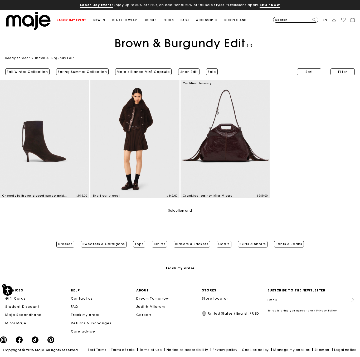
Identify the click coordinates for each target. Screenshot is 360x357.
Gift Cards (15, 298)
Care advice (83, 331)
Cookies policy (255, 350)
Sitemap (321, 350)
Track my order (85, 315)
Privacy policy (225, 350)
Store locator (215, 298)
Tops (139, 244)
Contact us (82, 298)
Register (350, 300)
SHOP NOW (270, 5)
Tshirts (159, 244)
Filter (342, 72)
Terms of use (150, 350)
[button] (75, 20)
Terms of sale (123, 350)
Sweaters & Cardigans (103, 244)
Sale (212, 71)
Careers (144, 315)
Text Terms (97, 350)
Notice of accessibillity (187, 350)
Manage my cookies (291, 350)
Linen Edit (189, 71)
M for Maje (15, 323)
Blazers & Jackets (191, 244)
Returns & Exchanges (91, 323)
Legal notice (345, 350)
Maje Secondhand (23, 315)
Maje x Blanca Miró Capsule (143, 71)
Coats (224, 244)
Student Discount (22, 307)
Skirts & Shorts (253, 244)
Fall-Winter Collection (27, 71)
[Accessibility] (8, 291)
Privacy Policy (326, 310)
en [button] (325, 20)
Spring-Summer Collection (82, 71)
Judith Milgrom (150, 307)
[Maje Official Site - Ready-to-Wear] (28, 21)
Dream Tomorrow (152, 298)
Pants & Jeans (289, 244)
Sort (309, 72)
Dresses (65, 244)
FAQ (74, 307)
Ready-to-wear (17, 58)
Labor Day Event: (96, 5)
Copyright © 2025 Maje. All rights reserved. (41, 350)
